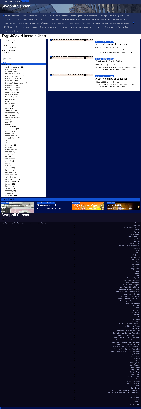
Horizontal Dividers (133, 303)
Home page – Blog (133, 282)
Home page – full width (131, 294)
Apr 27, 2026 (43, 209)
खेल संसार (116, 19)
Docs (138, 262)
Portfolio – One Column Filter (129, 335)
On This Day (44, 19)
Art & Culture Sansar (12, 16)
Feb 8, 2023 (101, 82)
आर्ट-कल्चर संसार (46, 23)
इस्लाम (81, 27)
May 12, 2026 (8, 211)
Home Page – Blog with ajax (129, 287)
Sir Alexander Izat (46, 205)
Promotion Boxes (133, 356)
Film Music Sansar (61, 16)
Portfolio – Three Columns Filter (128, 340)
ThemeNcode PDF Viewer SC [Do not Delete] (123, 393)
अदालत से (103, 19)
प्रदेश (125, 19)
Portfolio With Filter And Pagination (127, 349)
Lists (138, 317)
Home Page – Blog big (131, 285)
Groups (137, 271)
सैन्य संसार (88, 23)
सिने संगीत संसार (8, 27)
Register (137, 360)
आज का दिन (95, 19)
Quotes (137, 358)
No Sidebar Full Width (132, 326)
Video (137, 402)
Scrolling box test (133, 376)
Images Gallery (134, 310)
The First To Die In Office (108, 61)
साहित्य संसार (42, 27)
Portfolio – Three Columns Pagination (126, 342)
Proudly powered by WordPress (13, 223)
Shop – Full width (133, 381)
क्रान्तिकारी (65, 19)
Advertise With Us (133, 237)
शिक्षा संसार (65, 23)
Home (137, 223)
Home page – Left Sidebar (130, 296)
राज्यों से (6, 23)
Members (136, 319)
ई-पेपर (72, 23)
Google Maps (135, 269)
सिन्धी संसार (7, 31)
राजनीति (21, 23)
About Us (136, 225)
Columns (136, 255)
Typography (135, 399)
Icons (138, 308)
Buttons (137, 248)
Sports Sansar (55, 19)
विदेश (26, 23)
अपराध (109, 19)
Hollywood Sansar (122, 16)
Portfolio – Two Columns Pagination (126, 347)
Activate (137, 230)
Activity (137, 232)
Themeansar (44, 223)
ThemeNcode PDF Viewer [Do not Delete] (124, 390)
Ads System (135, 234)
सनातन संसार (73, 27)
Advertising (135, 239)
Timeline (137, 395)
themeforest (135, 388)
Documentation (134, 264)
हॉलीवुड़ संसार (125, 23)
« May (3, 62)
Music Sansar (34, 19)
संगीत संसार (18, 27)
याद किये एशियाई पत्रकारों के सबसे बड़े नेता (17, 206)
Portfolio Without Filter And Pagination (125, 351)
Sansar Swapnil (21, 211)
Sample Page (135, 367)
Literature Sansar (10, 19)
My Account (135, 321)
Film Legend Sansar (107, 16)
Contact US (135, 259)
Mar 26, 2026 (114, 209)
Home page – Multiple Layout (129, 298)
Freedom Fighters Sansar (79, 16)
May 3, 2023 (101, 65)
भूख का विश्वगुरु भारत (133, 404)
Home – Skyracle (133, 278)
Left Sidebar (135, 312)
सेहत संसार (58, 27)
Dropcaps (136, 266)
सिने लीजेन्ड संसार (114, 23)
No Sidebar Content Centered (129, 324)
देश (121, 19)
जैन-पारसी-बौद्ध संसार (111, 27)
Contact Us (135, 257)
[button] (135, 23)
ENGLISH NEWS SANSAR (44, 16)
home (138, 276)
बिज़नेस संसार (14, 23)
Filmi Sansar (93, 16)
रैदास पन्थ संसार (123, 27)
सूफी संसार (15, 31)
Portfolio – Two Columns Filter (128, 344)
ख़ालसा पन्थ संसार (89, 27)
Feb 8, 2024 (101, 47)
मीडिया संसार (96, 23)
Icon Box (136, 305)
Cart (138, 250)
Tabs (138, 386)
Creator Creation (28, 16)
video (77, 23)
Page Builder (135, 328)
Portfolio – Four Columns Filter (128, 331)
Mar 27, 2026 (78, 209)
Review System (134, 363)
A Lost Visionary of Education (111, 44)
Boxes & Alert (135, 243)
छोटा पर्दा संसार (56, 23)
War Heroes (9, 104)
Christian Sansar (11, 69)
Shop (138, 379)
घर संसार (65, 27)
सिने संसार (105, 23)
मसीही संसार (99, 27)
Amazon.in (136, 241)
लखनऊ (72, 19)
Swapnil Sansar (15, 6)
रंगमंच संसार (34, 27)
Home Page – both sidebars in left (127, 292)
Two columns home (132, 397)
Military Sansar (10, 92)
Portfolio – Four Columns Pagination (126, 333)
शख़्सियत (32, 23)
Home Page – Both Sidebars (129, 289)
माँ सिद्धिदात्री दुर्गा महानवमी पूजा (84, 205)
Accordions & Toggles (132, 227)
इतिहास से (51, 27)
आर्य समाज (26, 27)
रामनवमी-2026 (114, 205)
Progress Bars (134, 354)
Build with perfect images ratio (128, 246)
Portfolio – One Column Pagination (127, 337)
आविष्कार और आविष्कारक (83, 19)
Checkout (136, 253)
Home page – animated (131, 280)
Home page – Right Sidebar (130, 301)
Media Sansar (22, 19)
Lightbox (136, 315)
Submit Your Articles (132, 383)
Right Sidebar (135, 365)
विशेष (37, 23)
